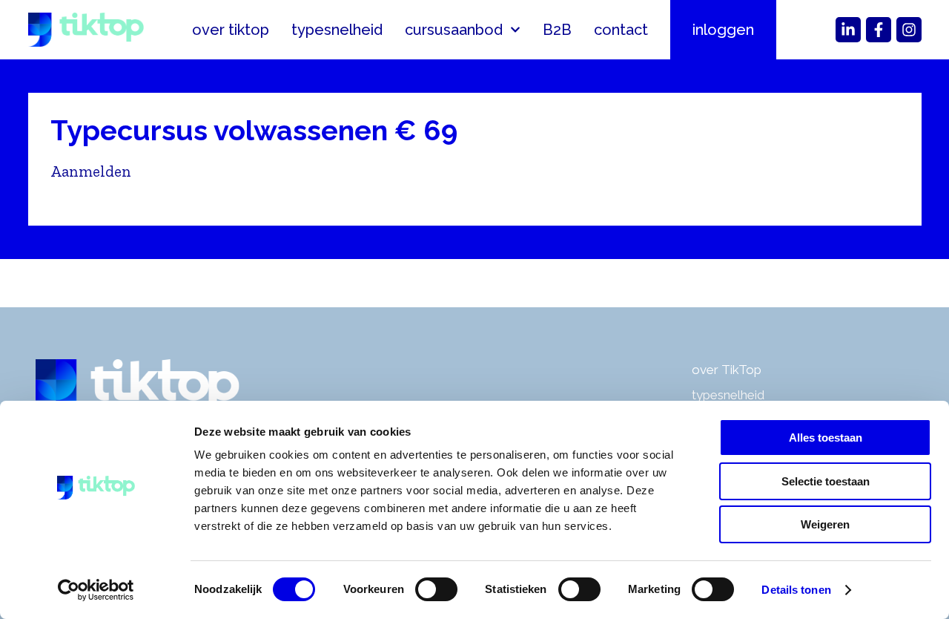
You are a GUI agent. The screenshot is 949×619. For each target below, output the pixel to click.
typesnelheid (337, 30)
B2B (557, 30)
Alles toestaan (825, 437)
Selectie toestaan (825, 481)
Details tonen (795, 589)
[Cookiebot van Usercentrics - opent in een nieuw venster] (96, 590)
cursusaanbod (454, 30)
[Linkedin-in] (848, 29)
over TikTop (726, 369)
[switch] (436, 589)
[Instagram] (909, 29)
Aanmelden (90, 171)
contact (621, 30)
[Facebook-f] (878, 29)
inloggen (723, 30)
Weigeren (825, 524)
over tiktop (230, 30)
